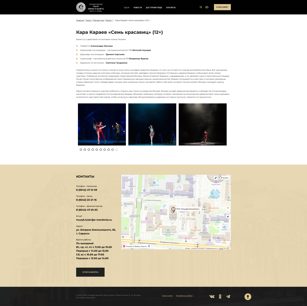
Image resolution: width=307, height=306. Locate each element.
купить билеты (90, 272)
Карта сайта (167, 296)
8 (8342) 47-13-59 (86, 189)
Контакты (171, 7)
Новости (138, 7)
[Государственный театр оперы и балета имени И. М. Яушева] (90, 7)
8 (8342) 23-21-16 (86, 199)
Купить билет (222, 7)
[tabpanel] (102, 124)
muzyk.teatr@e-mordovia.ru (94, 219)
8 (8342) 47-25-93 (87, 209)
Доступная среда (154, 7)
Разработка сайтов (184, 296)
